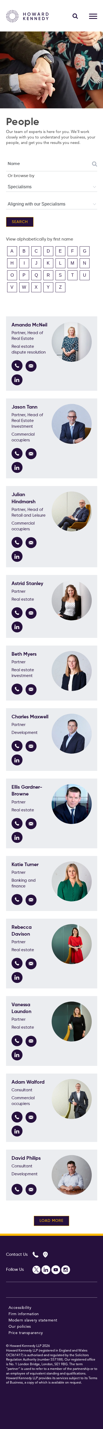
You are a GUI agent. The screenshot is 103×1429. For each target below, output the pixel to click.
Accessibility (20, 1308)
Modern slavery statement (33, 1320)
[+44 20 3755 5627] (17, 963)
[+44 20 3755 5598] (17, 365)
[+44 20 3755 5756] (17, 1117)
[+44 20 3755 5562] (17, 1040)
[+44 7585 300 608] (17, 612)
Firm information (24, 1314)
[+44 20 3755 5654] (17, 689)
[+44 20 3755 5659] (17, 1189)
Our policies (20, 1327)
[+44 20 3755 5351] (17, 823)
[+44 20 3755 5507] (17, 542)
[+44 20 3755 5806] (17, 745)
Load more (51, 1221)
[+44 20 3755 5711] (17, 899)
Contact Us (17, 1254)
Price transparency (26, 1333)
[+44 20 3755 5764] (17, 453)
